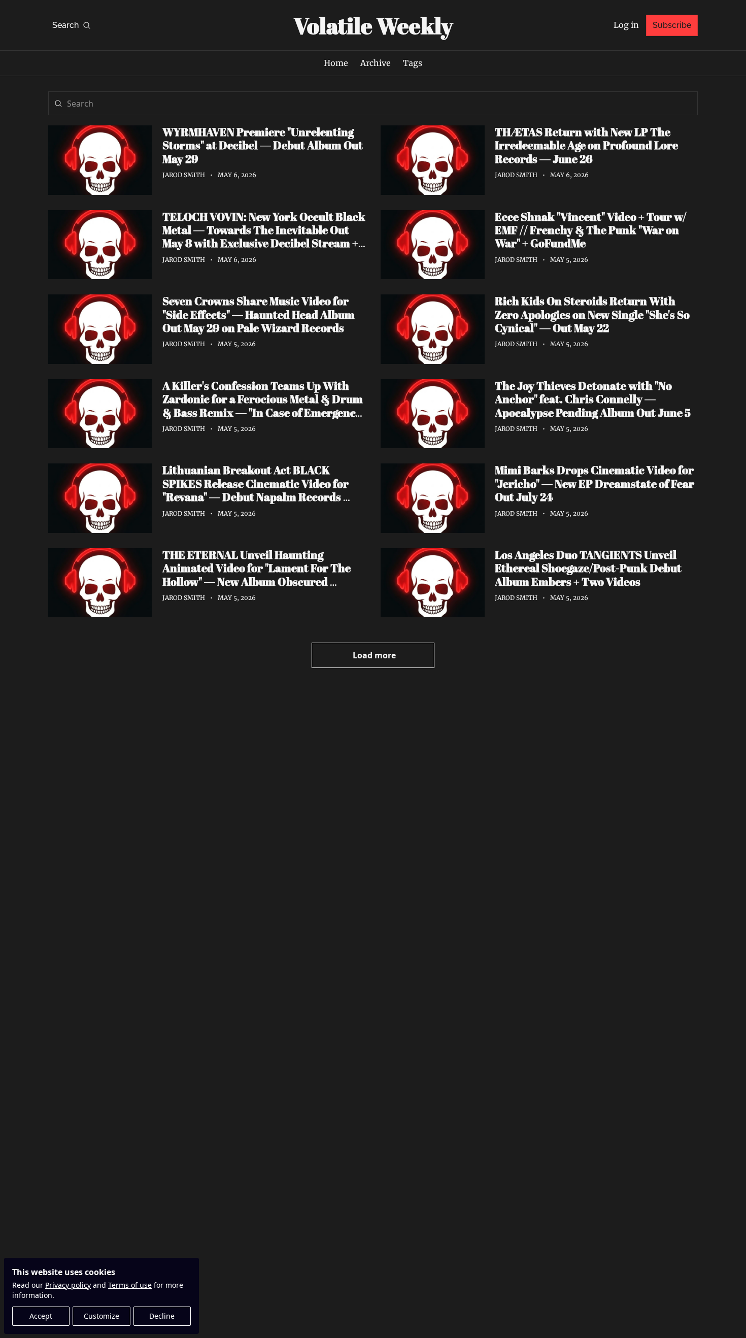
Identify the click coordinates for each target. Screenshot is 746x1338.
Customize (101, 1316)
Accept (40, 1316)
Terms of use (130, 1285)
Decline (162, 1316)
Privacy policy (68, 1285)
